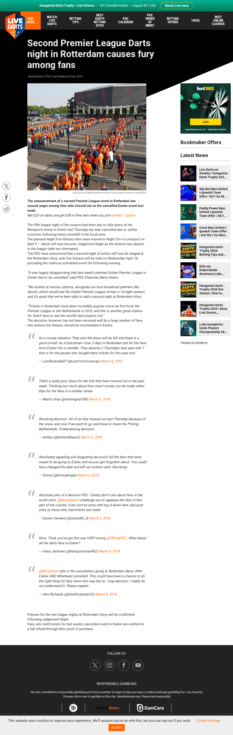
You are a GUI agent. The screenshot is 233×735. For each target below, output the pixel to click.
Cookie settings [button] (208, 721)
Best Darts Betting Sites (100, 20)
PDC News (31, 20)
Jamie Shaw (35, 76)
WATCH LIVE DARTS (52, 20)
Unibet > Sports (123, 215)
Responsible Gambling (117, 684)
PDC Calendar (125, 20)
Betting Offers (173, 20)
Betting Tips (75, 20)
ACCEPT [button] (116, 727)
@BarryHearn (67, 500)
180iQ (195, 20)
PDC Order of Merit (149, 20)
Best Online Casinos (218, 20)
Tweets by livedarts (194, 343)
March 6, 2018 (111, 361)
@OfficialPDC (116, 538)
